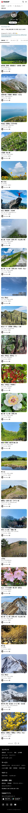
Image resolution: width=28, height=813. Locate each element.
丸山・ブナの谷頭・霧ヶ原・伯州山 (11, 588)
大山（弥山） (5, 297)
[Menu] (18, 22)
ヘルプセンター (12, 775)
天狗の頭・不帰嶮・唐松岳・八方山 (11, 94)
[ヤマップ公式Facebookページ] (3, 804)
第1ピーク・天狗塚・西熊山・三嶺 (11, 326)
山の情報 (20, 752)
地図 (15, 752)
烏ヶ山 (3, 472)
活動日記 (4, 752)
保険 (10, 768)
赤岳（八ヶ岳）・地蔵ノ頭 (8, 530)
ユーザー (9, 6)
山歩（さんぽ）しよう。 (7, 757)
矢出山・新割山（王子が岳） (9, 123)
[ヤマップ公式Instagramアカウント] (11, 804)
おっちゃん (18, 6)
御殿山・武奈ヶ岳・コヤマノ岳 (10, 500)
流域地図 (15, 768)
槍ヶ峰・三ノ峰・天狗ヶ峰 (9, 414)
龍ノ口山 (3, 181)
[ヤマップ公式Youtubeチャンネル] (15, 804)
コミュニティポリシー (7, 786)
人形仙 (3, 559)
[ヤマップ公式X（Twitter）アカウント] (7, 804)
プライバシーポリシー (18, 783)
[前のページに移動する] (15, 743)
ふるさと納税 (5, 768)
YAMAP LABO (22, 768)
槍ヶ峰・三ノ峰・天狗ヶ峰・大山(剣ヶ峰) (13, 617)
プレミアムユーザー (5, 26)
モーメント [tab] (14, 40)
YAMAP (3, 6)
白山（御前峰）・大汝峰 (8, 210)
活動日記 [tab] (4, 40)
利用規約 (9, 783)
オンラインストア (16, 765)
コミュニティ (5, 755)
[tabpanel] (14, 394)
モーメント (9, 752)
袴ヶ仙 (3, 646)
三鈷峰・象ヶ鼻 (5, 152)
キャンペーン (12, 755)
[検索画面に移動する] (23, 1)
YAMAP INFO (4, 775)
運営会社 (4, 783)
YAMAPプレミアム (6, 765)
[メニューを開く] (26, 1)
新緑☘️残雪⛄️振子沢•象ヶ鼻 (9, 442)
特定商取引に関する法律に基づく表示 (10, 788)
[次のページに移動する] (18, 743)
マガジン (23, 765)
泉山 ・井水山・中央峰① (8, 384)
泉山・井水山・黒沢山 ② (9, 355)
